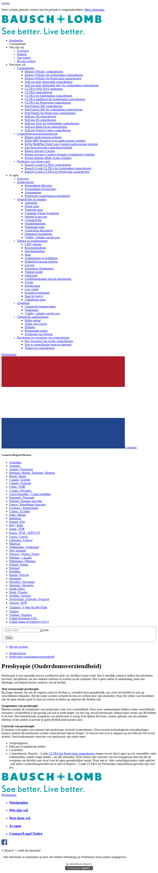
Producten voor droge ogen (33, 161)
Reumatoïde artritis (36, 330)
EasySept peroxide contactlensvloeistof (48, 147)
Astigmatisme (33, 192)
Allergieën (31, 202)
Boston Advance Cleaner (40, 151)
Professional (9, 354)
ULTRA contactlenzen (38, 92)
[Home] (52, 34)
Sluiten (6, 3)
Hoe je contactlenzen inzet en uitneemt (48, 344)
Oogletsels (23, 303)
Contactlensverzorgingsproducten (37, 133)
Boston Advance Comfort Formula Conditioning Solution (60, 154)
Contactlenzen (25, 68)
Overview (23, 50)
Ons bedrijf (24, 57)
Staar (28, 254)
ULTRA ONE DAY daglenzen (44, 88)
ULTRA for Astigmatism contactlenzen (48, 95)
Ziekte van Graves (36, 323)
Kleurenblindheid (35, 247)
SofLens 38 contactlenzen (40, 116)
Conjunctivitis (33, 220)
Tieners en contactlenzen (40, 348)
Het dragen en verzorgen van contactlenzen (43, 337)
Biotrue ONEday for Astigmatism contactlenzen (54, 75)
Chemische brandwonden (40, 306)
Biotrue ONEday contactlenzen (44, 71)
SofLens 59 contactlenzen (40, 120)
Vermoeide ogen (35, 227)
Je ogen (15, 826)
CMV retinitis (33, 244)
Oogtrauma (31, 310)
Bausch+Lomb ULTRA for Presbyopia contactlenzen (57, 171)
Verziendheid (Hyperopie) (40, 189)
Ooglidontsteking (35, 223)
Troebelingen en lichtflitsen (41, 258)
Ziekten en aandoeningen (32, 240)
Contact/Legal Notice (25, 834)
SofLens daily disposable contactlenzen (48, 82)
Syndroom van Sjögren (39, 334)
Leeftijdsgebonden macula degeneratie (48, 279)
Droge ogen (32, 206)
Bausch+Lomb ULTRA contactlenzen (48, 164)
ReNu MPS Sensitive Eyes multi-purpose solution (55, 140)
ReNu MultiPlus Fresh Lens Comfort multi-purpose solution (61, 144)
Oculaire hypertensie (37, 292)
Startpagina (16, 40)
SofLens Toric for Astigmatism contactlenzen (52, 123)
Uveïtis (29, 282)
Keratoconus (32, 285)
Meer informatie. (95, 9)
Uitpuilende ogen (35, 299)
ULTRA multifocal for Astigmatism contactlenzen (55, 99)
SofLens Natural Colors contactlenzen (48, 130)
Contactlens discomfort (39, 230)
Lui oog (29, 265)
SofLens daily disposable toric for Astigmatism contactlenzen (62, 85)
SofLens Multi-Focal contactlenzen (46, 126)
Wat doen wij (19, 818)
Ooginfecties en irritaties (31, 199)
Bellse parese (33, 320)
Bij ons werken (26, 61)
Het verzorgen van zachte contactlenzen (49, 341)
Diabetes (30, 327)
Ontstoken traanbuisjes (38, 234)
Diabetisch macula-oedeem (41, 261)
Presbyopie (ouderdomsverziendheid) (47, 196)
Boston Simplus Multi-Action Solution (48, 158)
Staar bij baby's (34, 296)
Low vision (32, 289)
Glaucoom (31, 275)
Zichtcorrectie (25, 182)
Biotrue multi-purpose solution (43, 137)
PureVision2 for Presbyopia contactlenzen (50, 113)
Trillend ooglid (34, 272)
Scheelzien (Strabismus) (39, 268)
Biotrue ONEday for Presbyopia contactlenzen (53, 78)
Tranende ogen (34, 209)
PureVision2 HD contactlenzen (43, 106)
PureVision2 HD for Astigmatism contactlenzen (53, 109)
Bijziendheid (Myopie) (38, 185)
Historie (22, 54)
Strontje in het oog (36, 216)
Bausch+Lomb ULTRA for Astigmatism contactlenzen (58, 168)
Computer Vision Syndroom (42, 213)
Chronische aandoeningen (33, 317)
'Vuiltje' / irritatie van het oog (42, 237)
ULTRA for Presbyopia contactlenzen (48, 102)
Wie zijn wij (18, 810)
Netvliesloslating (35, 251)
